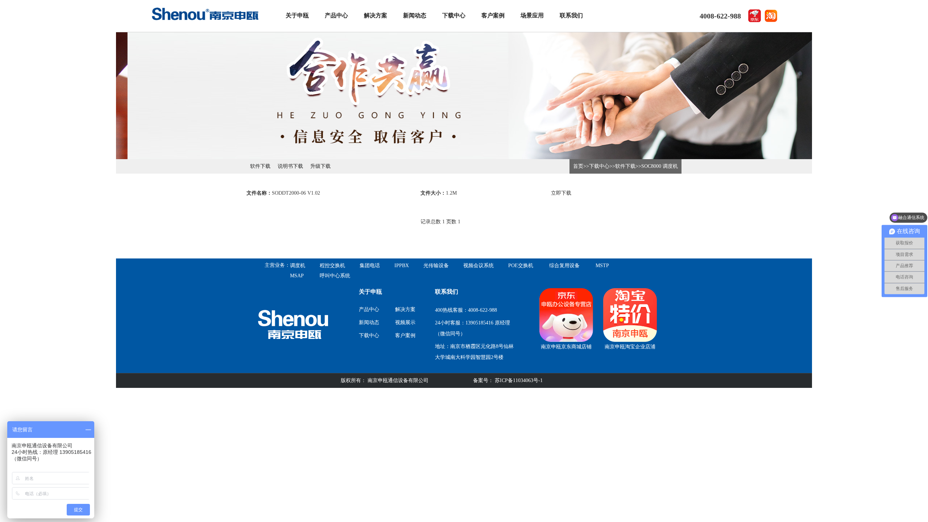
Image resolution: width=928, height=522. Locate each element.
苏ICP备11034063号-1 (518, 380)
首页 (578, 166)
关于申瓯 (297, 15)
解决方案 (375, 15)
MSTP (602, 265)
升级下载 (320, 166)
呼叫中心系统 (335, 275)
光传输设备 (436, 265)
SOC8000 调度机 (659, 166)
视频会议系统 (478, 265)
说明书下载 (290, 166)
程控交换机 (332, 265)
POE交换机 (520, 265)
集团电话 (370, 265)
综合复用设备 (564, 265)
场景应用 (532, 15)
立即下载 (561, 193)
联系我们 (571, 15)
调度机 (297, 265)
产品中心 (336, 15)
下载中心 (453, 15)
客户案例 (493, 15)
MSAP (297, 275)
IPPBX (401, 265)
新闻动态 (414, 15)
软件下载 (260, 166)
